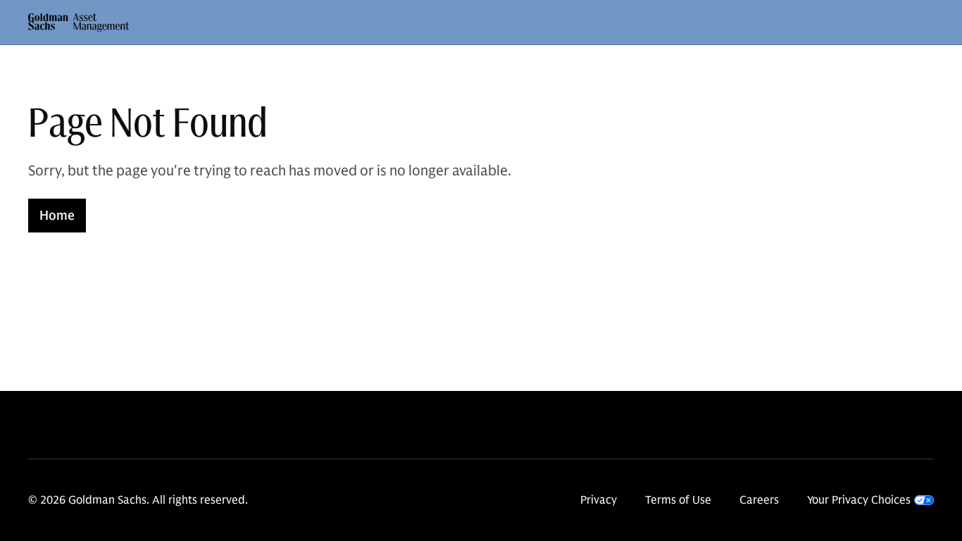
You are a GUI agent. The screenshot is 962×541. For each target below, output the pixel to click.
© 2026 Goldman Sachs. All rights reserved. (138, 500)
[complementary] (870, 500)
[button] (79, 22)
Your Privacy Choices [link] (859, 500)
